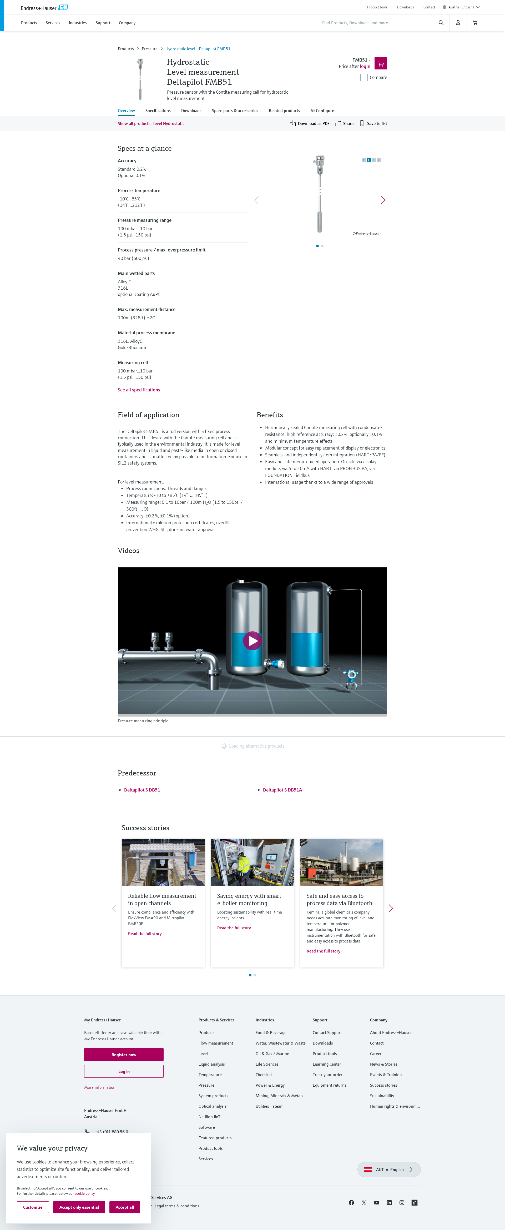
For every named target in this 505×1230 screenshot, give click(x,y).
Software (207, 1127)
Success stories (383, 1085)
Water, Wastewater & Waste (281, 1043)
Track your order (328, 1074)
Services (206, 1158)
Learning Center (327, 1064)
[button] (124, 1054)
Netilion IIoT (209, 1116)
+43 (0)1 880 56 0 (111, 1131)
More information (99, 1087)
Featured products (215, 1137)
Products (126, 48)
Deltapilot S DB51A (282, 790)
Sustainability (382, 1095)
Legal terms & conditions (177, 1205)
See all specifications (139, 390)
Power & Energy (270, 1085)
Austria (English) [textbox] (461, 7)
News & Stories (383, 1064)
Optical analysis (212, 1106)
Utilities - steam (270, 1106)
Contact (429, 7)
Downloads (405, 7)
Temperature (210, 1074)
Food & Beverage (271, 1032)
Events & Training (386, 1074)
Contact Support (327, 1032)
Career (376, 1053)
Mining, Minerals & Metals (279, 1095)
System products (213, 1095)
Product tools (377, 7)
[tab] (129, 111)
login (365, 66)
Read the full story (145, 933)
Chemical (264, 1074)
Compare (378, 77)
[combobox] (464, 7)
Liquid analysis (212, 1064)
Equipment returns (329, 1085)
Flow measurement (216, 1043)
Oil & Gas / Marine (272, 1053)
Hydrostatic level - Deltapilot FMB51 (197, 48)
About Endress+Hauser (391, 1032)
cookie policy (85, 1193)
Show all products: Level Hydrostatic (151, 123)
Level (203, 1053)
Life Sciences (267, 1064)
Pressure (150, 48)
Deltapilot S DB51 (142, 790)
